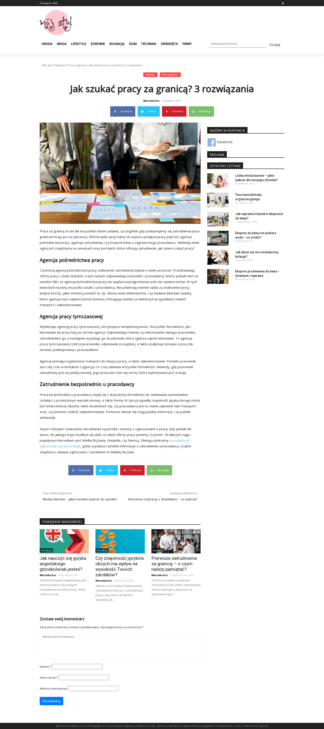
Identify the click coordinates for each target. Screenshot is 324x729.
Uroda (46, 44)
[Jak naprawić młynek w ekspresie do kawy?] (218, 218)
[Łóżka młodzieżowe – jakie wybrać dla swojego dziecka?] (218, 180)
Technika (148, 44)
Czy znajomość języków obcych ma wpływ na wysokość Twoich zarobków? (119, 566)
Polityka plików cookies (228, 725)
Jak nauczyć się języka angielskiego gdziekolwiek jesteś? (63, 564)
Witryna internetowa (53, 688)
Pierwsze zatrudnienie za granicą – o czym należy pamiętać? (174, 564)
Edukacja (117, 44)
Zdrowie (98, 44)
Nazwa (45, 666)
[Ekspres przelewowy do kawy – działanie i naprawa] (218, 276)
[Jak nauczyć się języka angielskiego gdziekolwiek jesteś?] (64, 540)
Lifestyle (78, 44)
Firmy (187, 44)
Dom (133, 44)
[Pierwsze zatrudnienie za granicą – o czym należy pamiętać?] (176, 540)
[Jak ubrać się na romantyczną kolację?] (218, 257)
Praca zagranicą (77, 65)
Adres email (49, 677)
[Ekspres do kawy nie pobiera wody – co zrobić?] (218, 237)
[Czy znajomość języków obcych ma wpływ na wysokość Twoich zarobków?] (120, 540)
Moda (62, 44)
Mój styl (47, 65)
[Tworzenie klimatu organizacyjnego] (218, 199)
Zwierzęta (169, 44)
